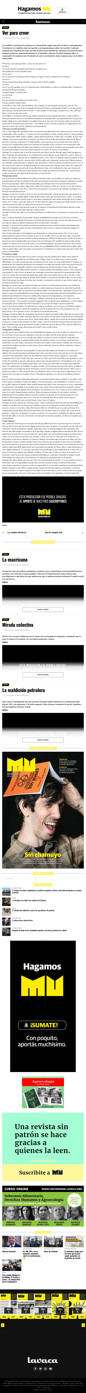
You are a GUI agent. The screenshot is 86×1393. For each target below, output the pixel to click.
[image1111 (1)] (43, 522)
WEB (4, 1317)
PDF (13, 1317)
